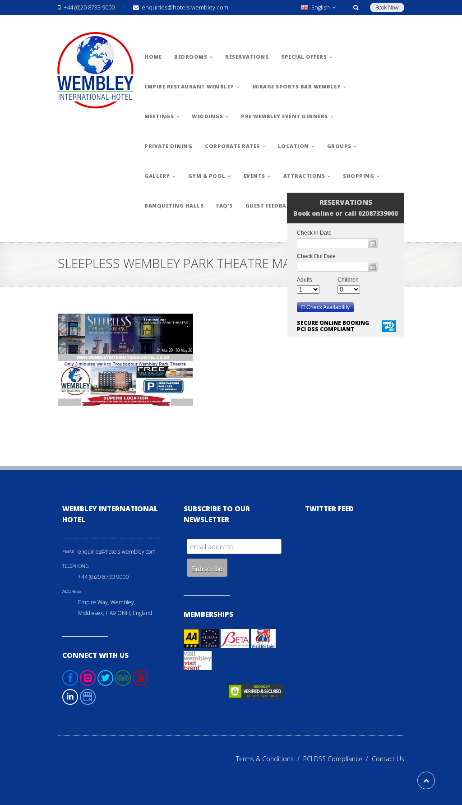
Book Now (387, 7)
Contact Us (388, 758)
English (320, 7)
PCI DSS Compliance (337, 758)
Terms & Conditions (269, 758)
